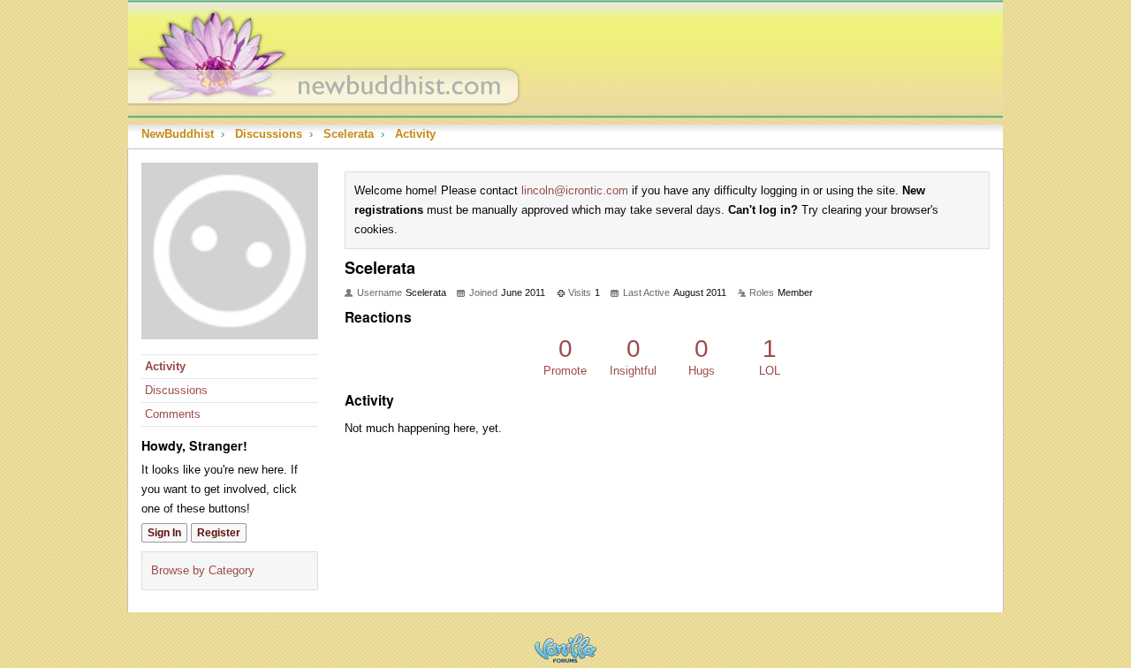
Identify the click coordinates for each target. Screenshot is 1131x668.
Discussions (176, 390)
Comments (173, 414)
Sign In (164, 533)
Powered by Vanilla (565, 648)
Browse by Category (202, 570)
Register (218, 533)
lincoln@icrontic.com (574, 190)
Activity (165, 366)
